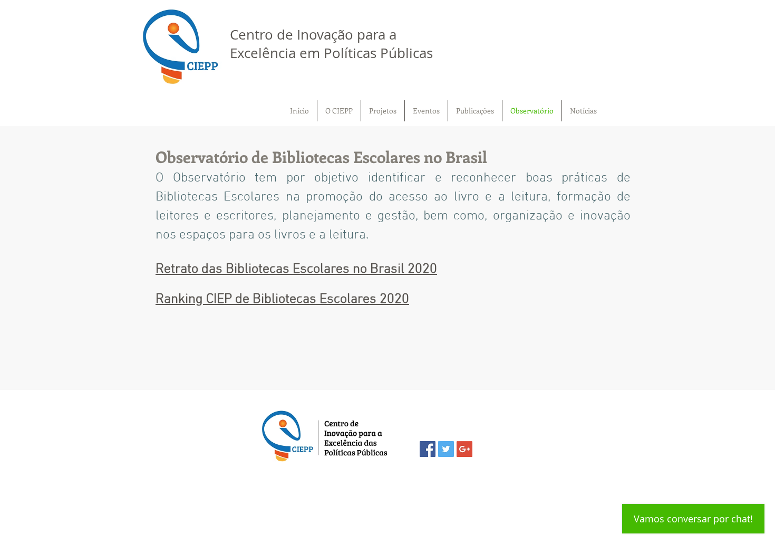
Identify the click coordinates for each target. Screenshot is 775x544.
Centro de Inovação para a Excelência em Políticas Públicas (331, 43)
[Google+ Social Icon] (464, 449)
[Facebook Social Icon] (427, 449)
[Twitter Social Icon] (446, 449)
